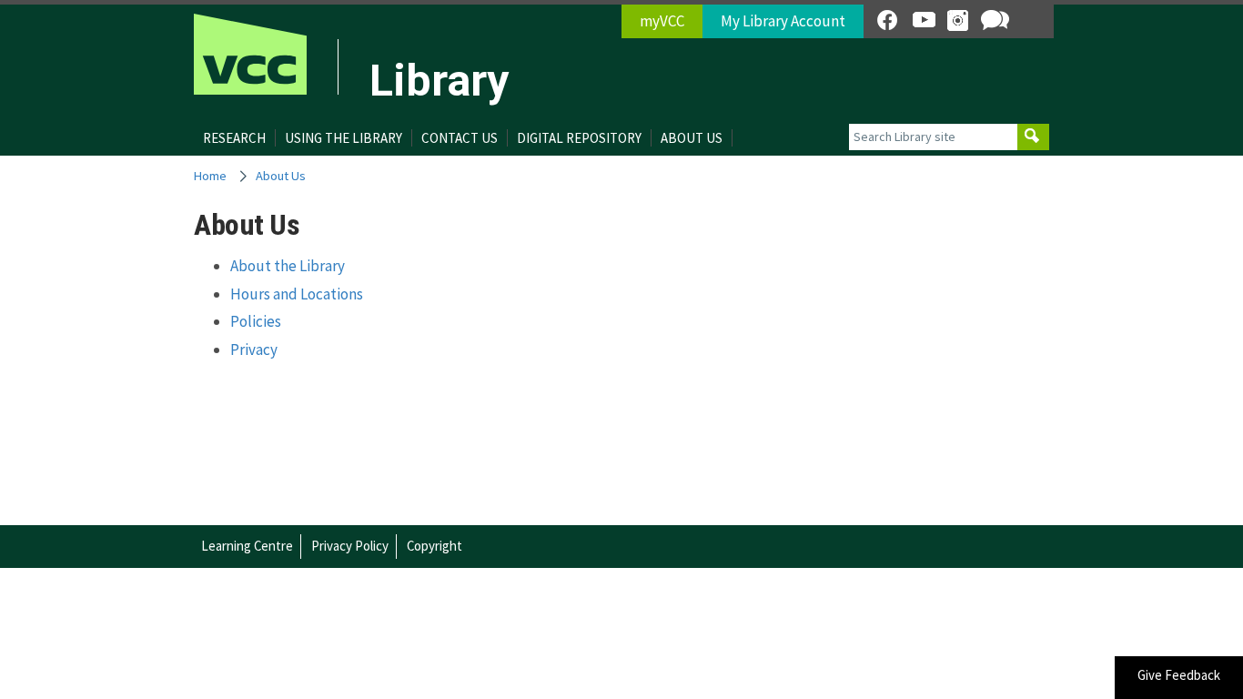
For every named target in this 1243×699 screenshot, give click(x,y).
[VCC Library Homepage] (354, 65)
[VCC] (250, 54)
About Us (692, 138)
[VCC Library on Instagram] (957, 20)
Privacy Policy (350, 545)
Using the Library (343, 138)
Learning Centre (247, 545)
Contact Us (459, 138)
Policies (255, 321)
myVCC (662, 21)
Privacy (254, 349)
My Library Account (783, 21)
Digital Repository (579, 138)
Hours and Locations (296, 294)
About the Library (287, 266)
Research (234, 138)
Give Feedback (1178, 675)
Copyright (434, 545)
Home (210, 175)
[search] (1033, 137)
